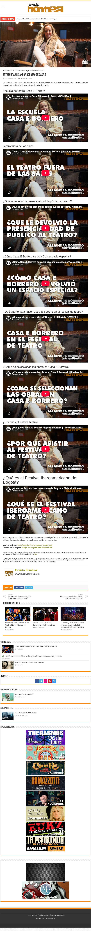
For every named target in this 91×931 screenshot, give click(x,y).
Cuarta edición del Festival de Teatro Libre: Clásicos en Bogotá (17, 625)
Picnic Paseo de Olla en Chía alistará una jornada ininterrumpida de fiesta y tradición (43, 19)
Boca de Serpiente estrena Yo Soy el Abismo (30, 662)
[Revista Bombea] (9, 573)
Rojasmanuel (50, 918)
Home (6, 71)
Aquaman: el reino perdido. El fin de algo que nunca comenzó (19, 596)
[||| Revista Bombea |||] (45, 7)
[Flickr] (45, 681)
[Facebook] (37, 681)
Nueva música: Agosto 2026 (24, 694)
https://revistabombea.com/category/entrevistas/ (34, 545)
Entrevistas (13, 71)
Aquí (35, 554)
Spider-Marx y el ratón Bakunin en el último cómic (44, 624)
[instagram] (54, 681)
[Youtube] (50, 681)
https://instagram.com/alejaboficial (37, 548)
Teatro (30, 78)
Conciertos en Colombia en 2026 (26, 713)
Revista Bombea (26, 570)
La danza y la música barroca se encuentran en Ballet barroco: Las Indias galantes (72, 625)
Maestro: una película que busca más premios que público (71, 596)
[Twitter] (41, 681)
